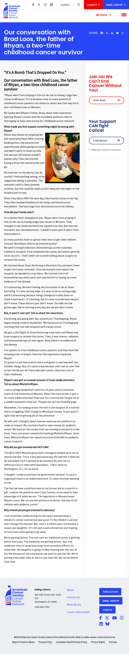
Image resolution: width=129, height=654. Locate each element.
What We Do (74, 604)
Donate (107, 609)
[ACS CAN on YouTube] (114, 618)
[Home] (11, 10)
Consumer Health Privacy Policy (71, 642)
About (70, 590)
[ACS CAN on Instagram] (45, 5)
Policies (113, 642)
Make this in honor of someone (106, 149)
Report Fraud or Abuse (23, 642)
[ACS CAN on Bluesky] (107, 624)
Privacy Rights (98, 642)
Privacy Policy (45, 642)
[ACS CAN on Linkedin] (51, 5)
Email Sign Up (111, 600)
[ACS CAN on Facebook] (33, 5)
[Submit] (118, 100)
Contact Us (73, 597)
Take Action (110, 591)
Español (65, 5)
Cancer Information (78, 612)
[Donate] (118, 140)
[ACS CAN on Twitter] (38, 5)
